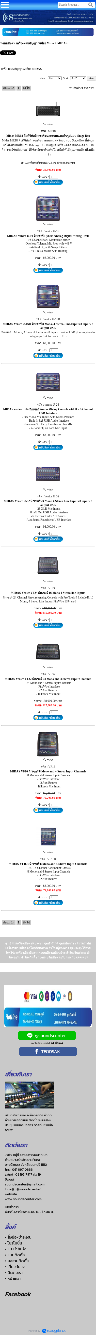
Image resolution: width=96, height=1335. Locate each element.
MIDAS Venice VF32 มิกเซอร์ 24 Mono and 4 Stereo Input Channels (48, 679)
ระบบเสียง (6, 43)
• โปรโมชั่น (13, 1243)
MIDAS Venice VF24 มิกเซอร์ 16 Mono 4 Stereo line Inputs (48, 593)
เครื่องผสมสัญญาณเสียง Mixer (35, 43)
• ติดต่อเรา (14, 1272)
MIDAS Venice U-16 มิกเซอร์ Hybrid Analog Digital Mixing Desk (48, 236)
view (49, 124)
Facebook (18, 1294)
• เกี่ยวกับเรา (15, 1267)
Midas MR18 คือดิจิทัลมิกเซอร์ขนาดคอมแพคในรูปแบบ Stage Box (48, 136)
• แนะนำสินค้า (16, 1249)
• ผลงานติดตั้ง (17, 1261)
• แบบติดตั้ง (15, 1255)
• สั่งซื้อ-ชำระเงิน (18, 1237)
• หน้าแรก (13, 1278)
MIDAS (62, 43)
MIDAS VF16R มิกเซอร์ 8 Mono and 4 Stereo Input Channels (48, 864)
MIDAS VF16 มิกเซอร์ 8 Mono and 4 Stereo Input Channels (48, 771)
